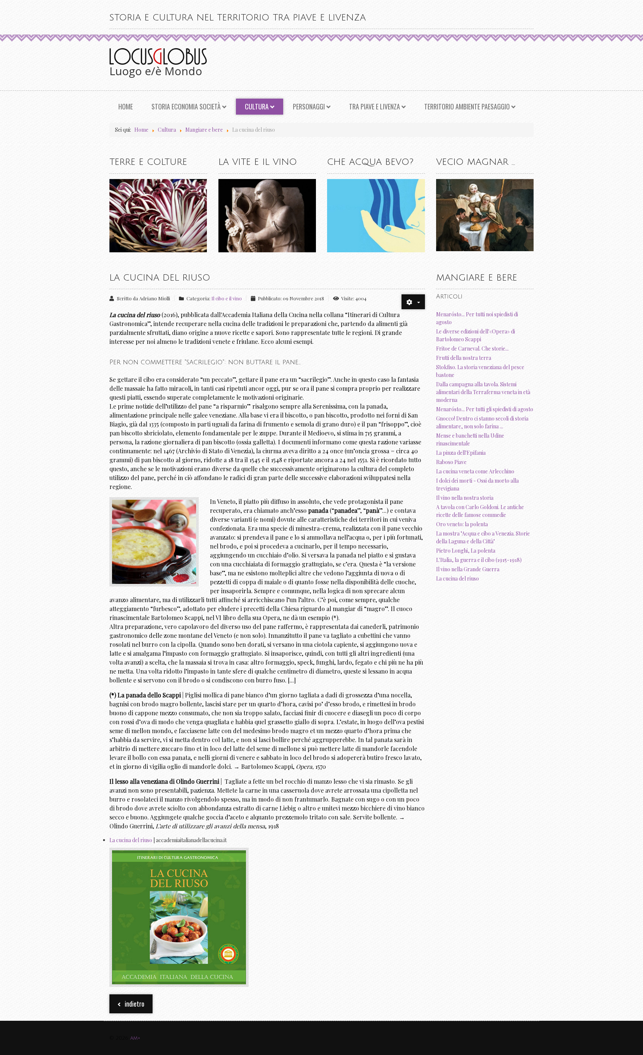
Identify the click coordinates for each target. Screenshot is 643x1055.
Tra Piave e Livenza (374, 106)
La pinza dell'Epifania (461, 452)
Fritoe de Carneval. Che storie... (472, 348)
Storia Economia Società (186, 106)
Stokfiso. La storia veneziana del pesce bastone (480, 371)
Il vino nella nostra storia (464, 497)
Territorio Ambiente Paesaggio (467, 106)
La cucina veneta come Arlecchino (475, 471)
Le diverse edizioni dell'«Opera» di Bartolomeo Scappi (475, 335)
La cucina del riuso (130, 840)
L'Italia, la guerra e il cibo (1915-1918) (479, 559)
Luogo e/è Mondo (155, 71)
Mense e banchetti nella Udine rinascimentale (470, 439)
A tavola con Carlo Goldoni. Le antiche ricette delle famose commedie (480, 510)
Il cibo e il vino (226, 298)
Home (125, 106)
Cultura (257, 106)
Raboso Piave (451, 462)
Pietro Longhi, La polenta (465, 550)
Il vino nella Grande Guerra (467, 569)
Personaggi (309, 106)
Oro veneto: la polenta (462, 524)
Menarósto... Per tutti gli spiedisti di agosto (484, 409)
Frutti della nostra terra (463, 357)
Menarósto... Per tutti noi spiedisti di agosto (477, 318)
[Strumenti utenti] (413, 301)
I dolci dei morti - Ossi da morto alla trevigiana (477, 484)
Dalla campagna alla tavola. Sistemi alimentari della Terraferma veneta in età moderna (483, 392)
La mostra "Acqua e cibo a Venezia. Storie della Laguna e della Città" (483, 537)
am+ (135, 1038)
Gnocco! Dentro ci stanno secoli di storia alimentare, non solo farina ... (482, 422)
